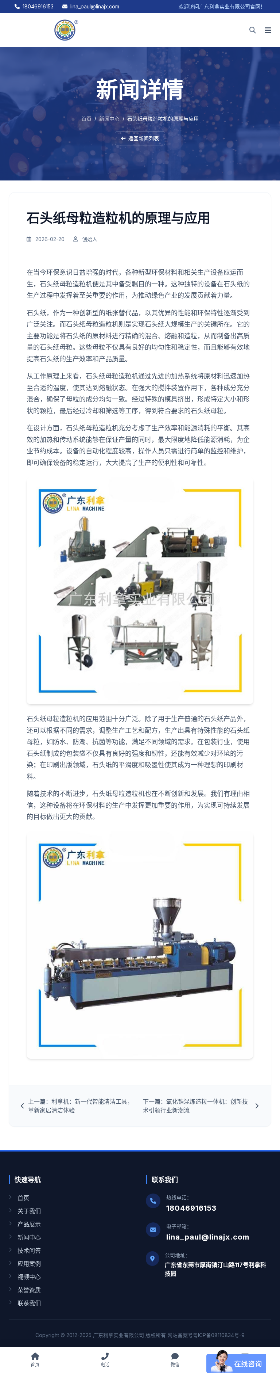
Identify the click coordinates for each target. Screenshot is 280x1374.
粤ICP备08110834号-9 (219, 1335)
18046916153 (38, 6)
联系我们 (29, 1303)
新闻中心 (109, 118)
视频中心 (29, 1276)
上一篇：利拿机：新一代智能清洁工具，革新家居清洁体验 (80, 1106)
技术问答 (29, 1250)
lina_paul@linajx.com (94, 6)
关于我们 (29, 1211)
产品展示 (29, 1224)
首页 (86, 118)
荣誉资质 (29, 1290)
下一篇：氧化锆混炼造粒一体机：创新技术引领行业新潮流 (195, 1106)
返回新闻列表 (143, 138)
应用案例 (29, 1263)
